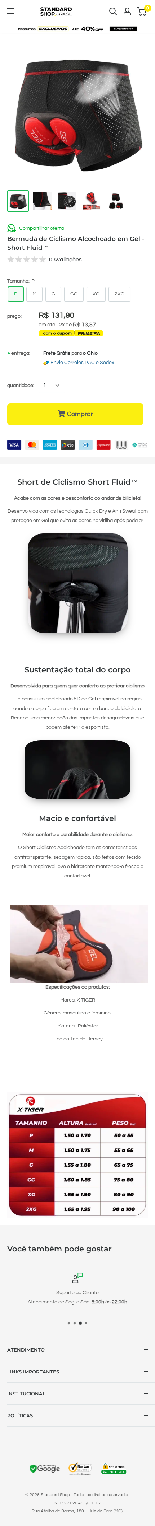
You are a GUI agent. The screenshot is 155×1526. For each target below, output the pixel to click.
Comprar (80, 414)
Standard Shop (55, 1495)
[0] (141, 11)
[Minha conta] (127, 11)
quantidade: (20, 385)
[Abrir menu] (10, 11)
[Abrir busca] (113, 11)
